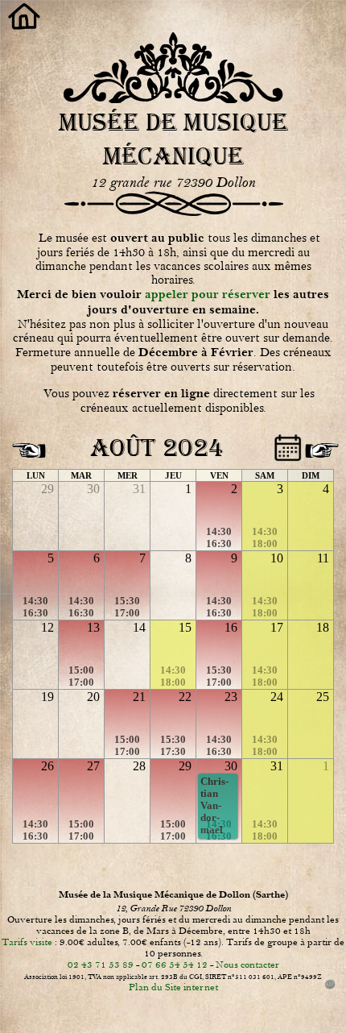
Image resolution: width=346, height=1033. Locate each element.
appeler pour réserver (207, 294)
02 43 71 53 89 (101, 964)
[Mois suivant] (319, 444)
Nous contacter (247, 964)
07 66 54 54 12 (175, 964)
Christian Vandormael (214, 806)
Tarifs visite (27, 942)
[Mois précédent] (26, 444)
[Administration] (330, 985)
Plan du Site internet (173, 987)
